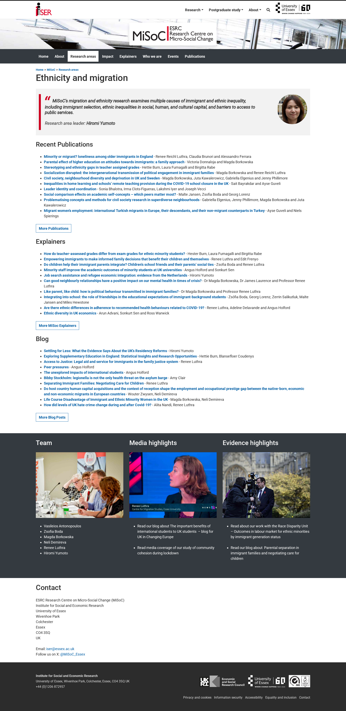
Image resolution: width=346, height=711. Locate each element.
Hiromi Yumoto (56, 553)
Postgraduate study (224, 10)
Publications (195, 56)
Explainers (128, 56)
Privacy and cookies (197, 697)
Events (173, 56)
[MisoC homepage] (173, 34)
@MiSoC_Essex (72, 654)
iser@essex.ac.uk (60, 649)
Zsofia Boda (53, 531)
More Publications (53, 228)
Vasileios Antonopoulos (62, 526)
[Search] (268, 10)
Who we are (152, 56)
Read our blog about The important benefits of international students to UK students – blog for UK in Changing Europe (175, 531)
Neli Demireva (55, 542)
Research (192, 10)
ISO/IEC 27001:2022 (299, 681)
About (253, 10)
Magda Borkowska (58, 537)
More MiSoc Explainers (57, 325)
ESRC (221, 681)
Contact (304, 697)
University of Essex (293, 10)
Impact (107, 56)
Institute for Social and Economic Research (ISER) (44, 10)
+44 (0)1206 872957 (50, 687)
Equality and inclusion (281, 697)
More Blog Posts (52, 417)
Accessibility (254, 697)
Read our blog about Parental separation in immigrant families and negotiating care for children (265, 553)
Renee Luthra (54, 548)
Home (43, 56)
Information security (228, 697)
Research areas (83, 56)
